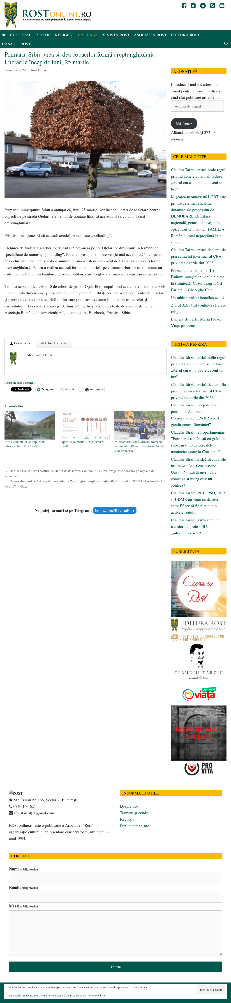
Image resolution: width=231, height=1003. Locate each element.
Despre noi (129, 806)
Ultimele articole (55, 343)
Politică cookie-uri (97, 995)
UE (80, 34)
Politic (43, 34)
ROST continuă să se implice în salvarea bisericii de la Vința (25, 444)
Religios (64, 34)
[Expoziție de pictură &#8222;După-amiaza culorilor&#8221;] (85, 425)
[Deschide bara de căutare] (226, 43)
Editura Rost (185, 34)
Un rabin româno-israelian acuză (197, 297)
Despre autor (21, 343)
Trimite (116, 966)
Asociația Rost (150, 34)
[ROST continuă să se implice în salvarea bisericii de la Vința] (30, 425)
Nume (23, 869)
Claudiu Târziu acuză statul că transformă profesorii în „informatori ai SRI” (195, 526)
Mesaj (23, 906)
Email (23, 887)
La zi (92, 34)
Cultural (20, 34)
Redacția (127, 819)
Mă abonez (184, 123)
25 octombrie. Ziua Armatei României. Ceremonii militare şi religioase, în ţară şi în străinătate (139, 446)
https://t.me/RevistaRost (114, 510)
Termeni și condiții (135, 812)
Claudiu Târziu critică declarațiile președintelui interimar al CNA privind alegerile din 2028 (198, 256)
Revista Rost (116, 34)
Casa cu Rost (16, 43)
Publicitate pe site (134, 825)
